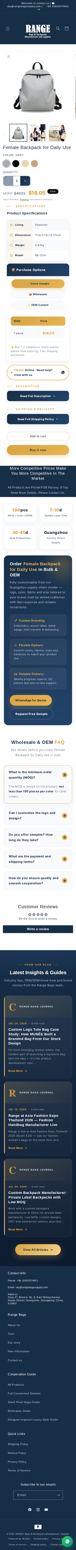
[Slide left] (4, 133)
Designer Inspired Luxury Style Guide (33, 1419)
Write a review (38, 929)
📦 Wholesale (38, 294)
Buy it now (38, 450)
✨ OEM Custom (38, 304)
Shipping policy (39, 1544)
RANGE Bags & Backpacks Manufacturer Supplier (42, 1534)
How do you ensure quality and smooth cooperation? (33, 880)
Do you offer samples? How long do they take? (31, 837)
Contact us (15, 1360)
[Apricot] (25, 163)
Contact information (60, 1544)
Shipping (24, 199)
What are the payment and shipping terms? (30, 859)
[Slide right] (71, 133)
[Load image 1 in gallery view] (18, 132)
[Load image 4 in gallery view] (57, 132)
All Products (16, 1384)
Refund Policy (17, 1453)
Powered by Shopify (19, 1538)
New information (19, 1351)
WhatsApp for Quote (30, 700)
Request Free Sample (31, 714)
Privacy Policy (17, 1461)
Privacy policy (59, 1539)
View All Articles (35, 1250)
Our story (14, 1342)
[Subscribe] (58, 1495)
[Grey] (6, 163)
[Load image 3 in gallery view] (38, 132)
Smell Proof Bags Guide (24, 1402)
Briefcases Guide (19, 1410)
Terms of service (18, 1544)
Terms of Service (19, 1470)
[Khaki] (34, 163)
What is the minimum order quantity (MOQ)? (30, 774)
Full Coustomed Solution (24, 1393)
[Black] (15, 163)
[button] (8, 28)
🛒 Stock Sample (38, 283)
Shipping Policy (18, 1444)
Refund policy (41, 1539)
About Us (14, 1325)
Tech (11, 1333)
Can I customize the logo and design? (32, 815)
